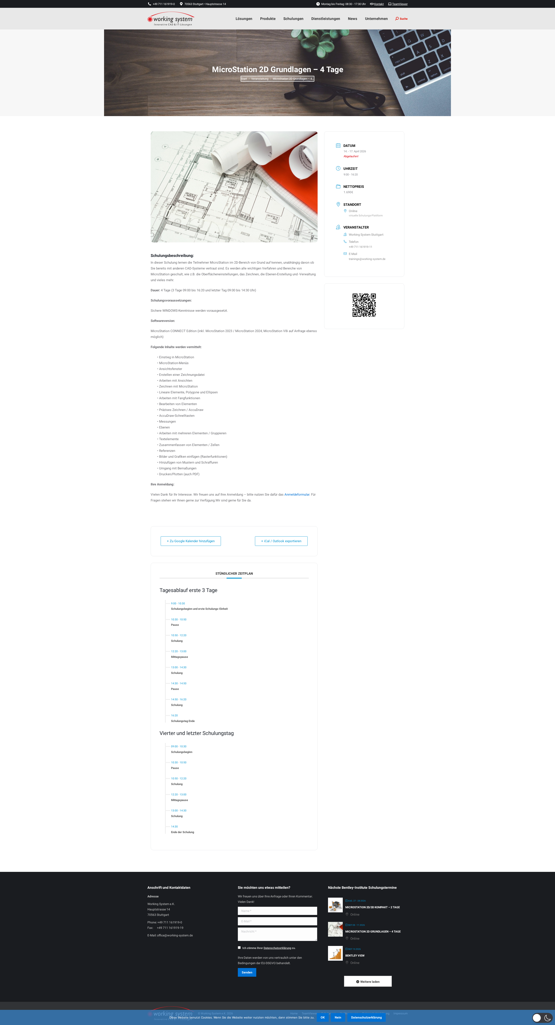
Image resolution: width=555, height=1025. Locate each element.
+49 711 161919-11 (360, 246)
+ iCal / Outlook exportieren (281, 541)
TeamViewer (400, 4)
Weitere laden (370, 981)
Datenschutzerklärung (366, 1017)
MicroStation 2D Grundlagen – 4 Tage (373, 931)
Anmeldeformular (296, 494)
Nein (338, 1017)
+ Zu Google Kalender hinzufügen (191, 541)
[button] (542, 1018)
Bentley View (354, 955)
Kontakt (379, 4)
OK (323, 1017)
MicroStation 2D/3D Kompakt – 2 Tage (372, 907)
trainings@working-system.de (367, 259)
